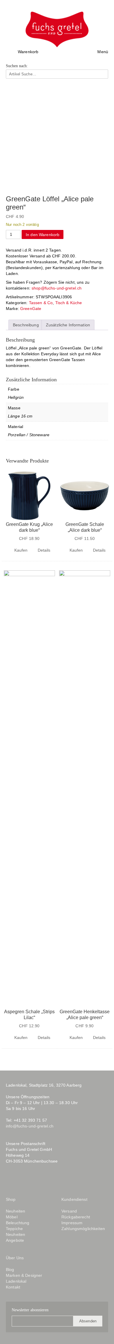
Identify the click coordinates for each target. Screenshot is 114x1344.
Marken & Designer (24, 1275)
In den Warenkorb (42, 234)
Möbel (12, 1217)
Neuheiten (15, 1211)
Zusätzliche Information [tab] (68, 325)
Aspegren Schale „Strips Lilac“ (29, 1014)
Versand (69, 1211)
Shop (11, 1199)
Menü (102, 51)
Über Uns (15, 1257)
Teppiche (14, 1228)
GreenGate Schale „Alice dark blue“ (84, 527)
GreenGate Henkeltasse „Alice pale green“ (85, 1014)
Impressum (71, 1222)
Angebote (15, 1240)
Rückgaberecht (75, 1217)
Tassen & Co (41, 302)
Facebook (10, 1180)
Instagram (21, 1180)
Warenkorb (28, 51)
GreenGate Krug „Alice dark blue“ (29, 527)
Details (44, 550)
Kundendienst (74, 1199)
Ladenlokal (16, 1281)
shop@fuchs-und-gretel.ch (57, 288)
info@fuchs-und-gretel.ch (29, 1126)
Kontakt (13, 1287)
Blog (36, 1180)
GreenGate (30, 308)
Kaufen (21, 550)
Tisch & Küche (68, 302)
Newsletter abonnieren (30, 1310)
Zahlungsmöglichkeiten (83, 1228)
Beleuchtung (18, 1222)
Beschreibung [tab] (26, 325)
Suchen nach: (17, 66)
